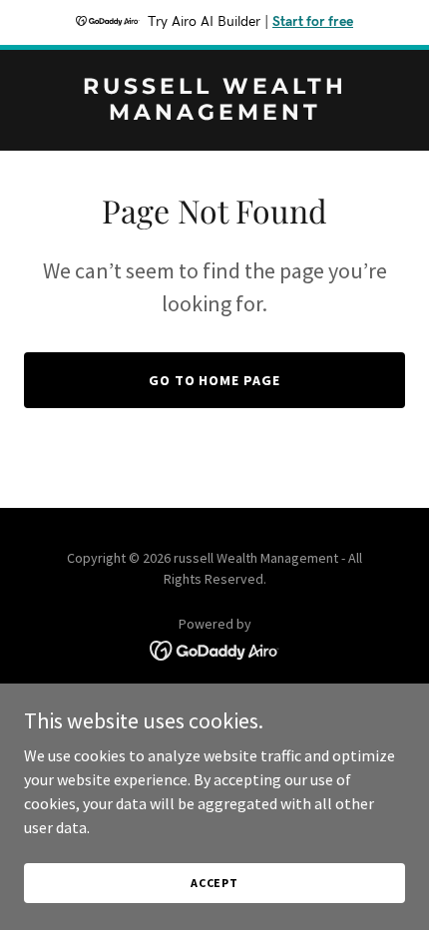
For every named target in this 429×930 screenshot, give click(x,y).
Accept (214, 882)
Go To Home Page (215, 380)
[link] (214, 114)
